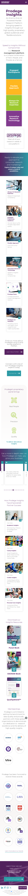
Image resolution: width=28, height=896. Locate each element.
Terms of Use (16, 890)
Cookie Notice (23, 891)
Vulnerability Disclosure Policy (14, 894)
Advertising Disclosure (18, 893)
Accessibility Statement (20, 892)
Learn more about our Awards (14, 851)
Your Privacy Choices (6, 891)
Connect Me (12, 373)
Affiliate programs (10, 893)
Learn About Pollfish (13, 352)
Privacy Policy (21, 890)
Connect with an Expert (13, 879)
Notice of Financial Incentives (10, 892)
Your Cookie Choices (16, 891)
